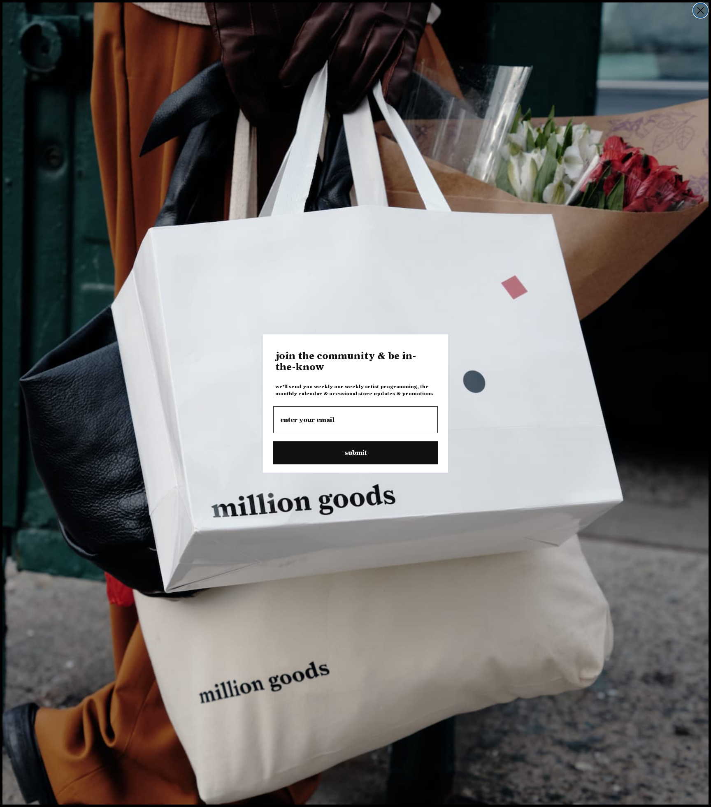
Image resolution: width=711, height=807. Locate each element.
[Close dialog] (700, 10)
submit (355, 453)
